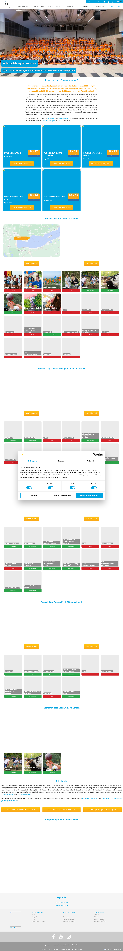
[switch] (50, 487)
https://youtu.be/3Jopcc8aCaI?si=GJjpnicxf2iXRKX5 (78, 225)
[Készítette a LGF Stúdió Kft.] (113, 949)
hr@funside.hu (8, 794)
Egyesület (75, 945)
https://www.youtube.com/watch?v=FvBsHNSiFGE (16, 823)
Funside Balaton (99, 912)
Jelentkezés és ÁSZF (38, 921)
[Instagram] (112, 1)
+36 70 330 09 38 (61, 905)
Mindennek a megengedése (89, 495)
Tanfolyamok (36, 915)
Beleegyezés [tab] (32, 461)
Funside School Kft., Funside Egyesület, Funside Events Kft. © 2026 (61, 949)
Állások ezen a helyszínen (22, 164)
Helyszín (34, 917)
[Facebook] (104, 1)
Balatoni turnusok (99, 915)
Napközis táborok (69, 912)
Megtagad (34, 495)
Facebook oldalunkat (89, 798)
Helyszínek (66, 915)
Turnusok (66, 917)
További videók (91, 263)
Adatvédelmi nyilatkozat (61, 945)
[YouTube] (108, 1)
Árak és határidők (68, 919)
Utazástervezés (31, 263)
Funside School (37, 912)
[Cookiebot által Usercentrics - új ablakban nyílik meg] (94, 454)
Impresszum (47, 945)
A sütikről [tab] (90, 461)
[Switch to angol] (120, 1)
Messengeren (26, 794)
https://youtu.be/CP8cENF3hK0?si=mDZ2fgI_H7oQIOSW (80, 375)
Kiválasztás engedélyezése (62, 495)
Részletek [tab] (61, 461)
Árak (33, 919)
